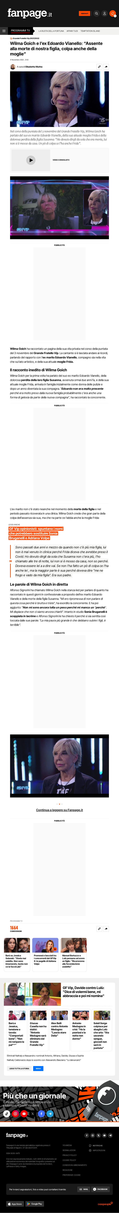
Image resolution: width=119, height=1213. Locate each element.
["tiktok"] (6, 1113)
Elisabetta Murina (33, 66)
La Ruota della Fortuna (51, 31)
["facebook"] (41, 1113)
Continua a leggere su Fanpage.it (59, 810)
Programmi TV (16, 921)
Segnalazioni (69, 1150)
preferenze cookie (72, 1175)
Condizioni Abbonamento (75, 1165)
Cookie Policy (69, 1160)
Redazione (68, 1170)
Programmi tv (20, 30)
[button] (106, 67)
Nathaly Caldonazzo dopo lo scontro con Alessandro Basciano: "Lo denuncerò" (44, 1060)
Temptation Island (90, 31)
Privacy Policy (70, 1155)
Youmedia (67, 1145)
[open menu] (4, 31)
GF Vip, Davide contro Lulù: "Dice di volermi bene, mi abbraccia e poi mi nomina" (83, 992)
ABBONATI (84, 13)
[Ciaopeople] (105, 1204)
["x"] (32, 1113)
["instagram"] (15, 1113)
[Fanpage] (17, 1135)
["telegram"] (50, 1113)
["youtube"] (24, 1113)
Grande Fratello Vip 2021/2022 (26, 38)
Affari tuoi (72, 31)
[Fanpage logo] (26, 13)
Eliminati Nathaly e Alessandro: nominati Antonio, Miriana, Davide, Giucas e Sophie (45, 1055)
